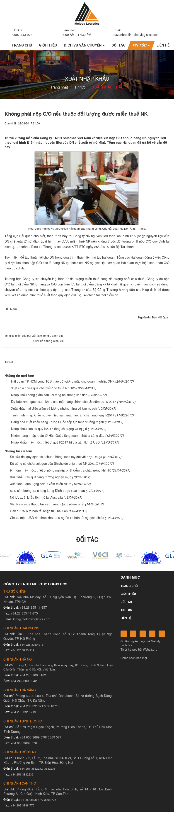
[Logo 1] (62, 555)
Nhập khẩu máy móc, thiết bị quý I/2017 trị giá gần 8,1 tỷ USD (55, 442)
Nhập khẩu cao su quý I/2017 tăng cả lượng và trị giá (49, 428)
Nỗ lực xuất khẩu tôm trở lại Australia (36, 497)
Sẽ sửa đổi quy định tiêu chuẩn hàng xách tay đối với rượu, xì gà (56, 456)
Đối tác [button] (118, 45)
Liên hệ (126, 618)
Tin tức (126, 610)
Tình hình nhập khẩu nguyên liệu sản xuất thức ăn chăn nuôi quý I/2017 (62, 415)
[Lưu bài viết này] (166, 127)
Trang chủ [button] (22, 45)
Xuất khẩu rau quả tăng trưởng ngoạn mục (40, 477)
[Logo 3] (112, 555)
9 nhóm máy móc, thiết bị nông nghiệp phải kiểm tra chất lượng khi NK (60, 470)
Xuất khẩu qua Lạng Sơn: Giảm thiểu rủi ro (40, 483)
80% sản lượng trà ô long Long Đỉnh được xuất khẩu (47, 490)
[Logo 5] (37, 553)
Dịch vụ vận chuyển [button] (83, 45)
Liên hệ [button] (163, 45)
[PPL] (12, 557)
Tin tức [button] (140, 45)
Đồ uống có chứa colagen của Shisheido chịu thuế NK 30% (52, 463)
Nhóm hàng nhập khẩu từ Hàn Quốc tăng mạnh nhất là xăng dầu (57, 435)
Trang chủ (128, 586)
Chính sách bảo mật (134, 658)
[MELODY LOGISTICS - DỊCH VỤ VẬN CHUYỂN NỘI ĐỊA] (87, 13)
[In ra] (158, 127)
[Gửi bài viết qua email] (150, 127)
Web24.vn (149, 649)
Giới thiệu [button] (48, 45)
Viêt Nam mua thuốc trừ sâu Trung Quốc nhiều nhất (47, 504)
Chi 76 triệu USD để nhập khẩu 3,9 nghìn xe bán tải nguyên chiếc (57, 517)
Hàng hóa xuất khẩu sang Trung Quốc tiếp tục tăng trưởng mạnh (57, 422)
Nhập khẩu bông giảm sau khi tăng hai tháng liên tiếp (49, 394)
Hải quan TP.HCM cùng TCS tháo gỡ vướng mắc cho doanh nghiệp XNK (62, 381)
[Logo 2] (87, 555)
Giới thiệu (128, 594)
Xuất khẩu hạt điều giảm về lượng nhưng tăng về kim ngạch (54, 408)
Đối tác (126, 602)
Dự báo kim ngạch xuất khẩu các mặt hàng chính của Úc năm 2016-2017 (63, 401)
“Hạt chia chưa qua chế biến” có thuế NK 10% (44, 388)
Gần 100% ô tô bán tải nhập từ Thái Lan (39, 511)
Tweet (9, 362)
